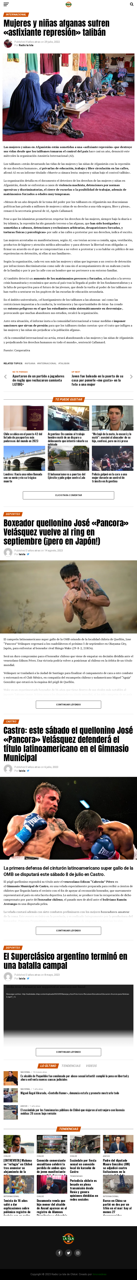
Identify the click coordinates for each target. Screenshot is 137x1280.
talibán (64, 363)
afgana (30, 363)
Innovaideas (99, 1274)
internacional (48, 363)
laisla (22, 554)
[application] (68, 1050)
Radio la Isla (26, 45)
